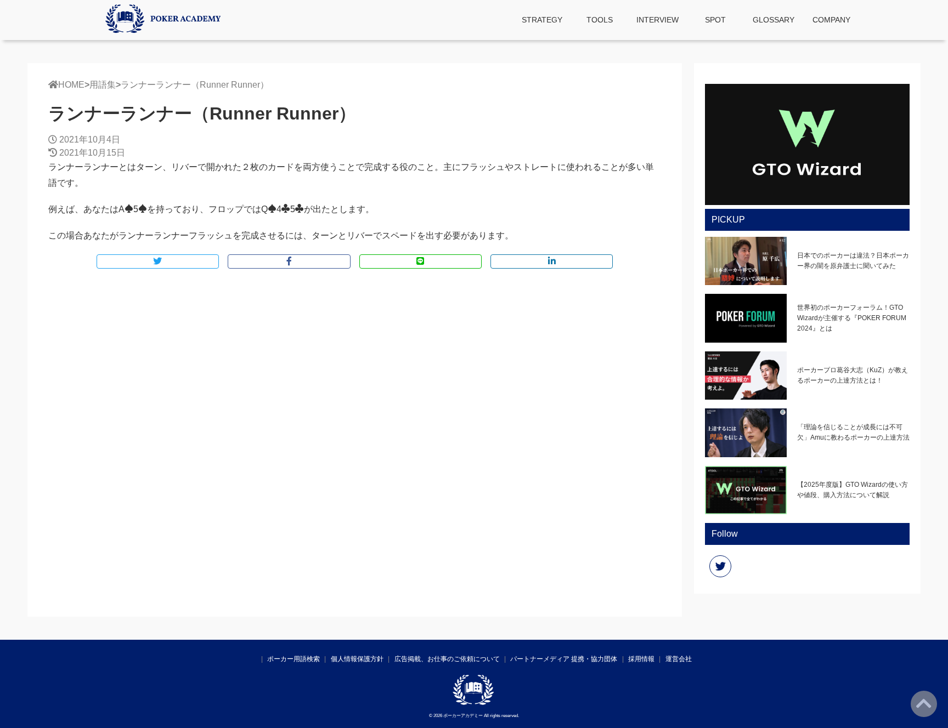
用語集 (102, 84)
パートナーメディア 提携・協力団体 (563, 659)
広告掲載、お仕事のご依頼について (447, 659)
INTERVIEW (657, 19)
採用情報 (641, 659)
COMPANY (831, 19)
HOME (71, 84)
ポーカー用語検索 (293, 659)
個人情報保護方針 (357, 659)
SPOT (715, 19)
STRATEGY (542, 19)
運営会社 (678, 659)
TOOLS (599, 19)
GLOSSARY (773, 19)
